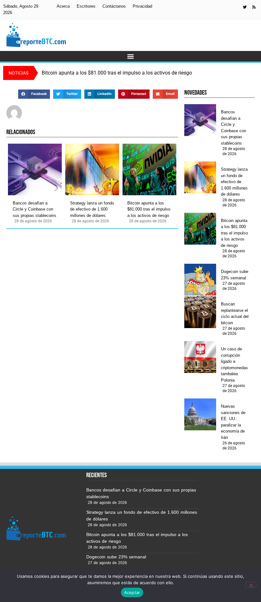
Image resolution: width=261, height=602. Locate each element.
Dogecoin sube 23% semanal (234, 274)
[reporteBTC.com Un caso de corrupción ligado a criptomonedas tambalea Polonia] (200, 357)
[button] (130, 56)
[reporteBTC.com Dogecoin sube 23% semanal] (200, 280)
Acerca (63, 6)
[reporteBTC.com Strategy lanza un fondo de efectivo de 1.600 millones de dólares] (92, 169)
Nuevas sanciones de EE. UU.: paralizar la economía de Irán (233, 422)
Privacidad (142, 6)
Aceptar (132, 592)
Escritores (86, 6)
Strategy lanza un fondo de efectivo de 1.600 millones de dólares (92, 209)
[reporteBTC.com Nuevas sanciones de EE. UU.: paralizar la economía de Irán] (200, 414)
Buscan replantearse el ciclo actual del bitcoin (235, 313)
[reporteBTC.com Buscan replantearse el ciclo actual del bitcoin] (200, 312)
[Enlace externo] (245, 7)
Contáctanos (114, 6)
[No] (250, 585)
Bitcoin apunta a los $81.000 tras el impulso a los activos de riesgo (148, 209)
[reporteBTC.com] (254, 7)
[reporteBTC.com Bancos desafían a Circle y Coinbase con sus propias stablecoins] (35, 169)
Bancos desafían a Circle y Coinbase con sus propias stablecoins (34, 209)
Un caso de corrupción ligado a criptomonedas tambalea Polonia (234, 365)
